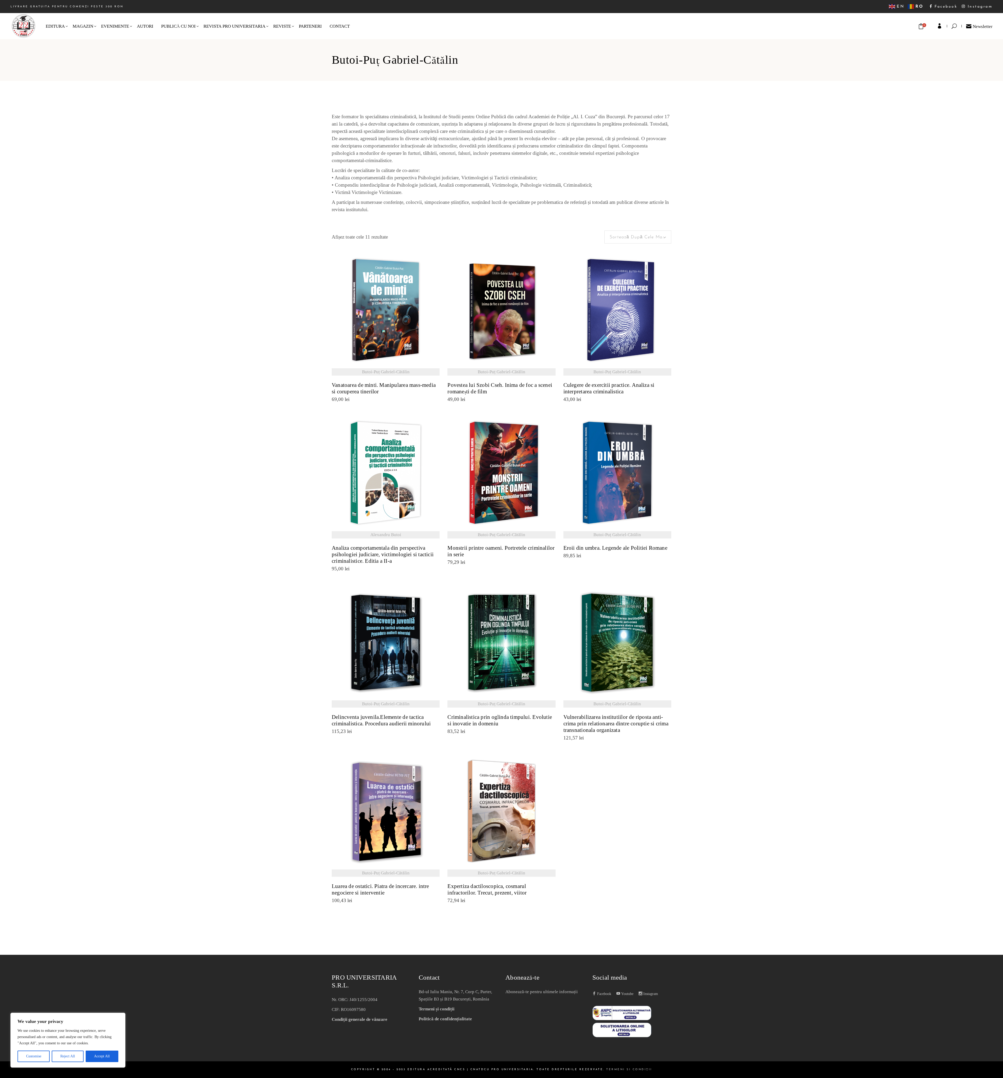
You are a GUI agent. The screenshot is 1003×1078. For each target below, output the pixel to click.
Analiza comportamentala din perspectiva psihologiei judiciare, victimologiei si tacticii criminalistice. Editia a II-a (383, 554)
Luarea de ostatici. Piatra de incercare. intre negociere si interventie (380, 889)
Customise (33, 1056)
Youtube (626, 994)
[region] (67, 1040)
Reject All (67, 1056)
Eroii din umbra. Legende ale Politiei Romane (615, 548)
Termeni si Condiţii (629, 1069)
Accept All (102, 1056)
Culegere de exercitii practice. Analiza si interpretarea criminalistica (609, 388)
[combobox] (637, 237)
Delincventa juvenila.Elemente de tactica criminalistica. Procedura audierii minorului (381, 720)
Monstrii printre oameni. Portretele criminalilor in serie (501, 551)
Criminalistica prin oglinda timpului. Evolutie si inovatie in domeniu (499, 720)
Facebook (945, 7)
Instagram (979, 7)
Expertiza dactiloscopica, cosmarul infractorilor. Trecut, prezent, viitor (487, 889)
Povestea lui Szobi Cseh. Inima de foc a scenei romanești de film (499, 388)
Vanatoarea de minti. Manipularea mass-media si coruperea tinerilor (384, 388)
